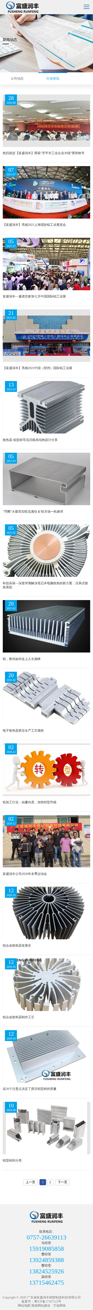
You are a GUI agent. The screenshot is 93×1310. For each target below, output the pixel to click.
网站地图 (24, 1305)
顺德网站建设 (40, 1305)
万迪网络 (59, 1305)
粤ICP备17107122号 (47, 1301)
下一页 (62, 1182)
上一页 (30, 1182)
